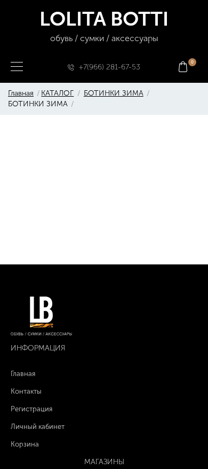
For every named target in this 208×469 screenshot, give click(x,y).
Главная (21, 93)
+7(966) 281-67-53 (109, 67)
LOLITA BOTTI (104, 25)
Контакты (26, 391)
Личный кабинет (38, 427)
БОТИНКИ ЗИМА (113, 93)
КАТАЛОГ (57, 93)
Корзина (25, 444)
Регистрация (31, 409)
